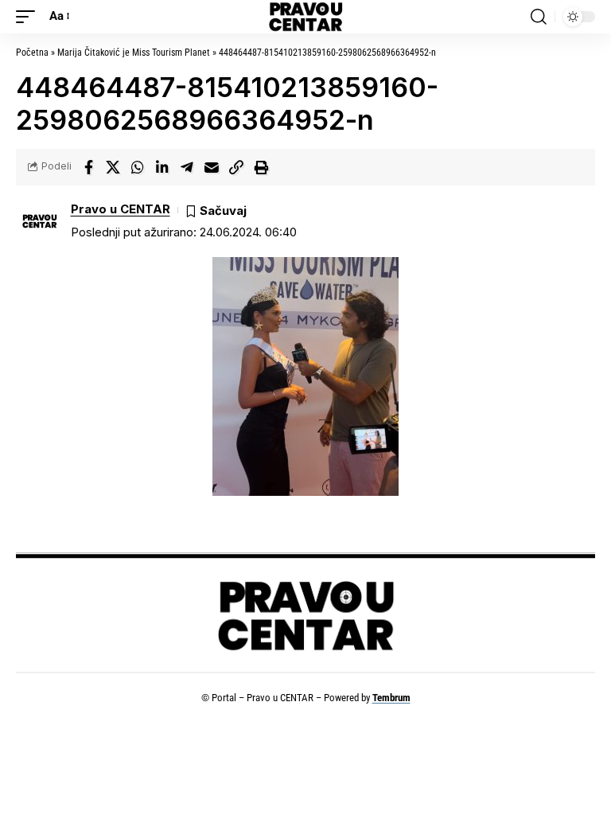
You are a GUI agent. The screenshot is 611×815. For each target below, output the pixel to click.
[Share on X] (113, 167)
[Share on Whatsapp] (137, 167)
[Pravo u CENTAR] (305, 16)
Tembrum (391, 698)
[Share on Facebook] (88, 167)
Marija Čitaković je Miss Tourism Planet (133, 52)
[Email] (211, 167)
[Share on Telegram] (187, 167)
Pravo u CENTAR (120, 209)
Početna (32, 52)
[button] (29, 16)
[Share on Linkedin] (162, 167)
